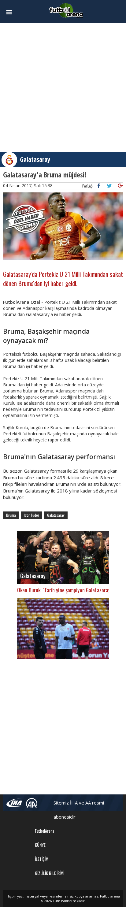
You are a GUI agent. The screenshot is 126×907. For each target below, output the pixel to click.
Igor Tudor (31, 515)
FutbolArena (44, 830)
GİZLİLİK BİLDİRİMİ (49, 873)
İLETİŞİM (41, 859)
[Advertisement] (63, 87)
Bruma (11, 515)
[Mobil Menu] (12, 12)
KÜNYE (40, 845)
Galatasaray (35, 159)
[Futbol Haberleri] (66, 10)
